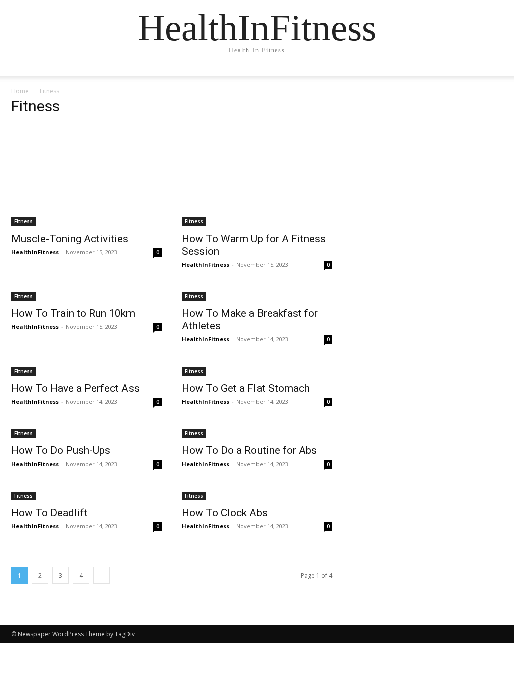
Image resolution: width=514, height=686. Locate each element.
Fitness (23, 221)
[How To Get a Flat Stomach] (257, 370)
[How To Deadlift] (86, 495)
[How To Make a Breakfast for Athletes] (257, 295)
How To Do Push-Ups (60, 450)
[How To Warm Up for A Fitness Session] (257, 176)
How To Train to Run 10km (73, 313)
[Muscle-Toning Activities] (86, 176)
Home (20, 91)
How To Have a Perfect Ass (75, 388)
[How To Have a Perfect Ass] (86, 370)
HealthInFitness (35, 252)
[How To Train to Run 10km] (86, 295)
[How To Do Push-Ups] (86, 432)
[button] (491, 78)
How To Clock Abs (225, 513)
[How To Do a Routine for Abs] (257, 432)
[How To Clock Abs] (257, 495)
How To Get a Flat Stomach (246, 388)
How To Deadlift (49, 513)
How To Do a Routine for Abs (249, 450)
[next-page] (101, 575)
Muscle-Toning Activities (69, 239)
